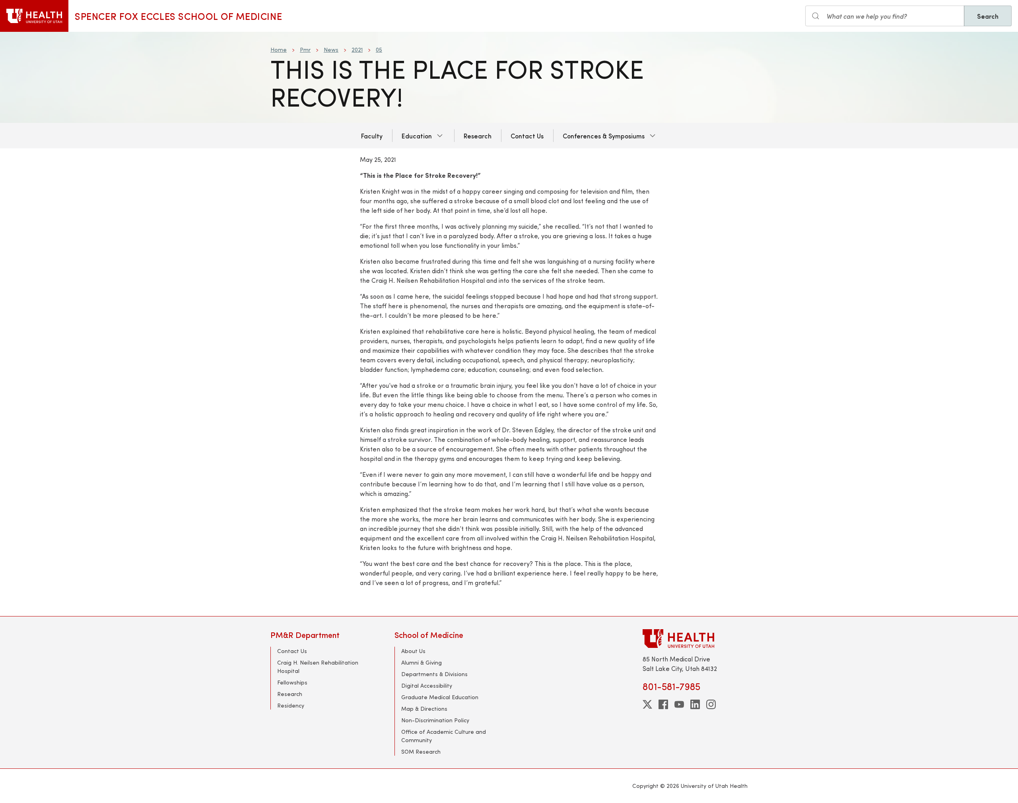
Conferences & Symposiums (604, 135)
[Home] (34, 16)
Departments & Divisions (434, 674)
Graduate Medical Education (439, 697)
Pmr (305, 49)
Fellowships (292, 682)
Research (478, 135)
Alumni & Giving (421, 662)
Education (417, 135)
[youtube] (679, 704)
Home (278, 49)
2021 (357, 49)
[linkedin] (695, 704)
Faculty (372, 135)
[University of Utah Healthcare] (695, 638)
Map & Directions (424, 708)
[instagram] (711, 704)
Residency (290, 705)
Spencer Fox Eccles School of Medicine (178, 16)
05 (379, 49)
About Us (413, 651)
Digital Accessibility (426, 685)
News (331, 49)
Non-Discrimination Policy (435, 720)
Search (988, 16)
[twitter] (647, 704)
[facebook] (663, 704)
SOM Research (421, 751)
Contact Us (527, 135)
